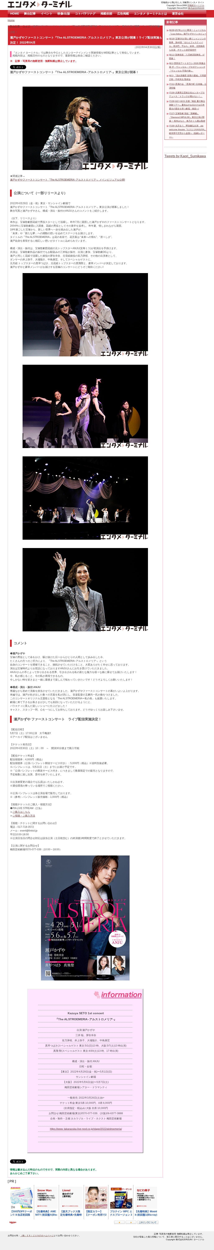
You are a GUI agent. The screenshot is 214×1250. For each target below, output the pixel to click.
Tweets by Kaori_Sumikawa (185, 156)
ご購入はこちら (21, 811)
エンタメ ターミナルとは (150, 13)
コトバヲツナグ (85, 13)
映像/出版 (63, 13)
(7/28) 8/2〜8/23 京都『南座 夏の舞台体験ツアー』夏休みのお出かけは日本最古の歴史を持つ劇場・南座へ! (187, 105)
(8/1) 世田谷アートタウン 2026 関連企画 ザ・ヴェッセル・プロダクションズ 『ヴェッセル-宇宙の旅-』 (187, 67)
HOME (14, 13)
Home (11, 20)
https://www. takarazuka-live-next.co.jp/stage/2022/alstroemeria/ (86, 1129)
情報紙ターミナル (195, 5)
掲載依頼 (106, 13)
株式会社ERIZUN (196, 8)
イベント (46, 13)
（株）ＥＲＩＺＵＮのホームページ (37, 1235)
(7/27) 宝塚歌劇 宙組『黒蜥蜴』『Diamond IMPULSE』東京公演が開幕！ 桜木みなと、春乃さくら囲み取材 (187, 117)
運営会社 (178, 13)
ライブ (26, 26)
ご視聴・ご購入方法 (24, 815)
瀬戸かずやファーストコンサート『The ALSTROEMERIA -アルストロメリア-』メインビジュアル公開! (67, 179)
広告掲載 (123, 13)
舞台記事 (30, 13)
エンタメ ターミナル (49, 5)
